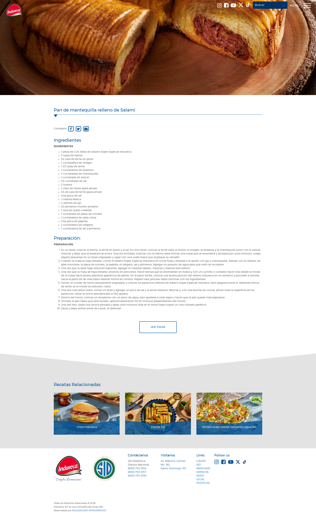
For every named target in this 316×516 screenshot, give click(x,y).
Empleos (202, 472)
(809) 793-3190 (137, 476)
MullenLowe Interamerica (89, 510)
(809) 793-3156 (137, 468)
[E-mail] (86, 128)
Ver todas (158, 327)
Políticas (203, 483)
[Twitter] (78, 128)
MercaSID (203, 468)
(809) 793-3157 (137, 472)
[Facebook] (70, 128)
